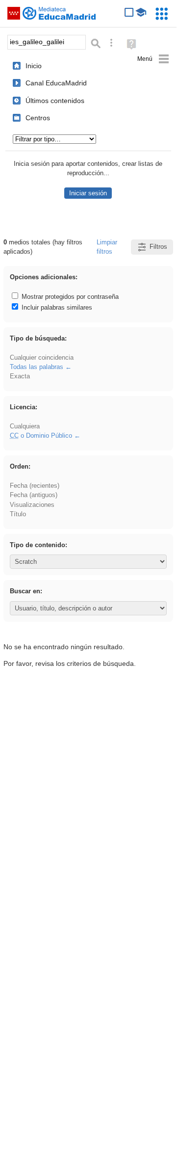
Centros (37, 118)
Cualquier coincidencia (42, 357)
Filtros (158, 246)
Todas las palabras (36, 366)
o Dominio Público (41, 435)
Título (18, 514)
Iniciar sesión (88, 193)
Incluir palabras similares (56, 307)
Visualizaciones (32, 504)
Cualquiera (25, 426)
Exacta (20, 376)
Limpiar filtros (107, 246)
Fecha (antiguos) (33, 495)
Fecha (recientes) (34, 485)
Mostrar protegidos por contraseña (69, 296)
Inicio (33, 66)
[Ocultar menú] (153, 59)
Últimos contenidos (54, 101)
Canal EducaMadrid (56, 83)
